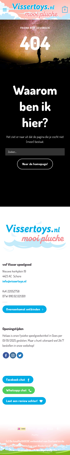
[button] (4, 9)
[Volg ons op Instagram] (13, 355)
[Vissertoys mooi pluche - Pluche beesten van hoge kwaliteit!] (35, 11)
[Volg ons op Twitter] (20, 355)
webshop (27, 445)
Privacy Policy (43, 450)
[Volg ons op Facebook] (6, 355)
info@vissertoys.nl (14, 281)
